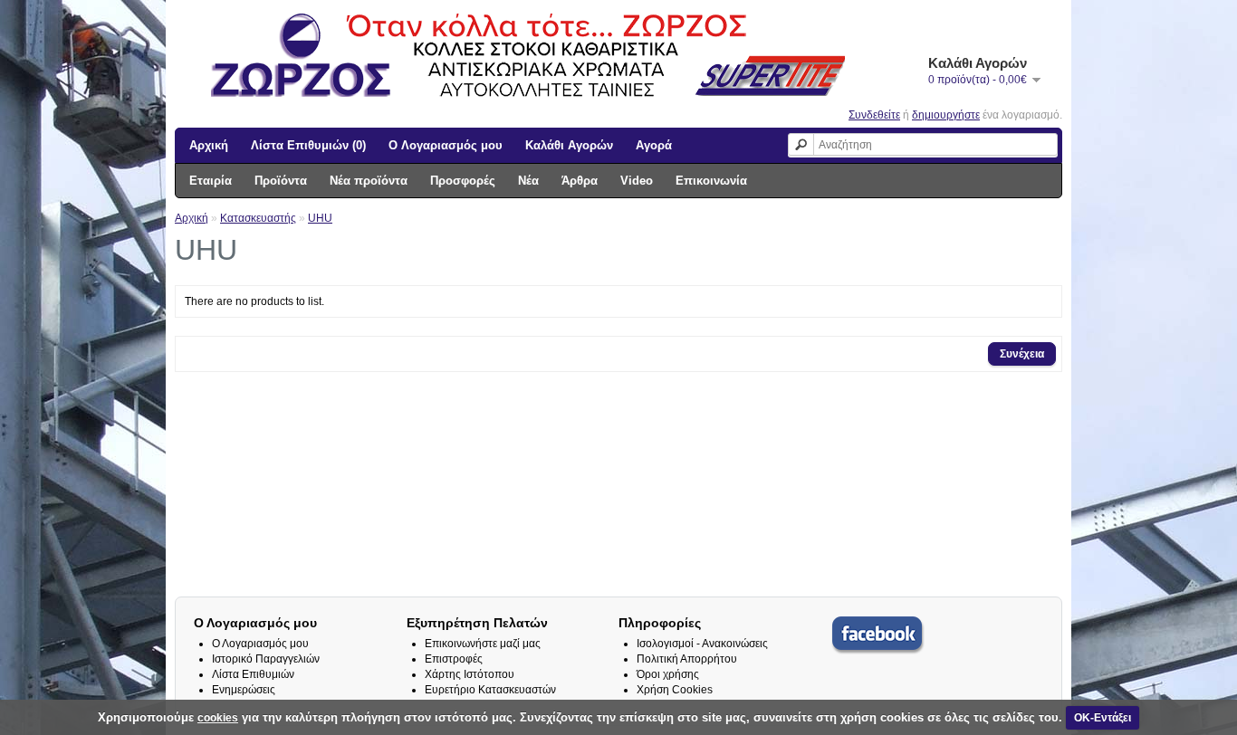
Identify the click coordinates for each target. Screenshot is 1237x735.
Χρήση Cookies (675, 689)
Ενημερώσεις (243, 689)
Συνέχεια (1022, 354)
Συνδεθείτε (874, 115)
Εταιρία (210, 180)
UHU (320, 218)
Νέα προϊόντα (369, 180)
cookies (217, 717)
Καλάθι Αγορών (569, 145)
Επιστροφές (454, 659)
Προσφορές (462, 180)
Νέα (528, 180)
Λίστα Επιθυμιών (253, 674)
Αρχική (208, 145)
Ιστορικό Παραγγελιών (266, 659)
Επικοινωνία (711, 180)
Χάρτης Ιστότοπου (469, 674)
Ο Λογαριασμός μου (445, 145)
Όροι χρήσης (668, 674)
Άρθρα (579, 180)
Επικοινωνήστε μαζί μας (483, 643)
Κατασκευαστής (258, 218)
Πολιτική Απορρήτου (687, 659)
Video (636, 180)
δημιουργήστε (946, 115)
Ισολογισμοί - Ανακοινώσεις (702, 643)
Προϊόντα (280, 180)
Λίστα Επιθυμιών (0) (308, 145)
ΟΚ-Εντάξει (1102, 717)
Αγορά (654, 145)
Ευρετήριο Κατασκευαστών (490, 689)
